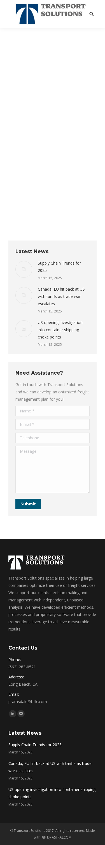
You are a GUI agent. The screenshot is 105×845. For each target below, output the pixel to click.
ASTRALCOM (61, 837)
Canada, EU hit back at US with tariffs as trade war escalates (61, 296)
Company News (27, 146)
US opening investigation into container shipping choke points (60, 330)
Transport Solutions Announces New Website (45, 132)
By (63, 146)
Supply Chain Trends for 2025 (59, 266)
